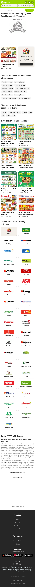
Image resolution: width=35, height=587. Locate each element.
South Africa (29, 571)
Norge (18, 571)
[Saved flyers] (26, 2)
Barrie (19, 95)
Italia (3, 571)
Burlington (20, 92)
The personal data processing (17, 583)
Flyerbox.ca (22, 576)
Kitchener (8, 88)
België (24, 567)
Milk (3, 115)
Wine (30, 112)
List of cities (17, 526)
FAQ (17, 520)
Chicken (4, 112)
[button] (29, 2)
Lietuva (7, 571)
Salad (18, 112)
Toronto (7, 82)
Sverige (23, 571)
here (6, 462)
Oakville (7, 92)
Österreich (14, 567)
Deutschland (5, 569)
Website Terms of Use (17, 580)
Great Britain (28, 569)
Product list (17, 529)
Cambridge (24, 98)
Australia (20, 567)
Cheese (24, 112)
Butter (8, 115)
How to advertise (17, 541)
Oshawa (7, 95)
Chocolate (12, 112)
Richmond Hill (22, 88)
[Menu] (32, 2)
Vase (13, 115)
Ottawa (19, 82)
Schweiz (29, 567)
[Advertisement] (17, 31)
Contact (17, 523)
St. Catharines (9, 98)
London (20, 85)
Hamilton (7, 85)
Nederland (12, 571)
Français (22, 569)
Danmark (11, 569)
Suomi (17, 569)
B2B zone (17, 544)
